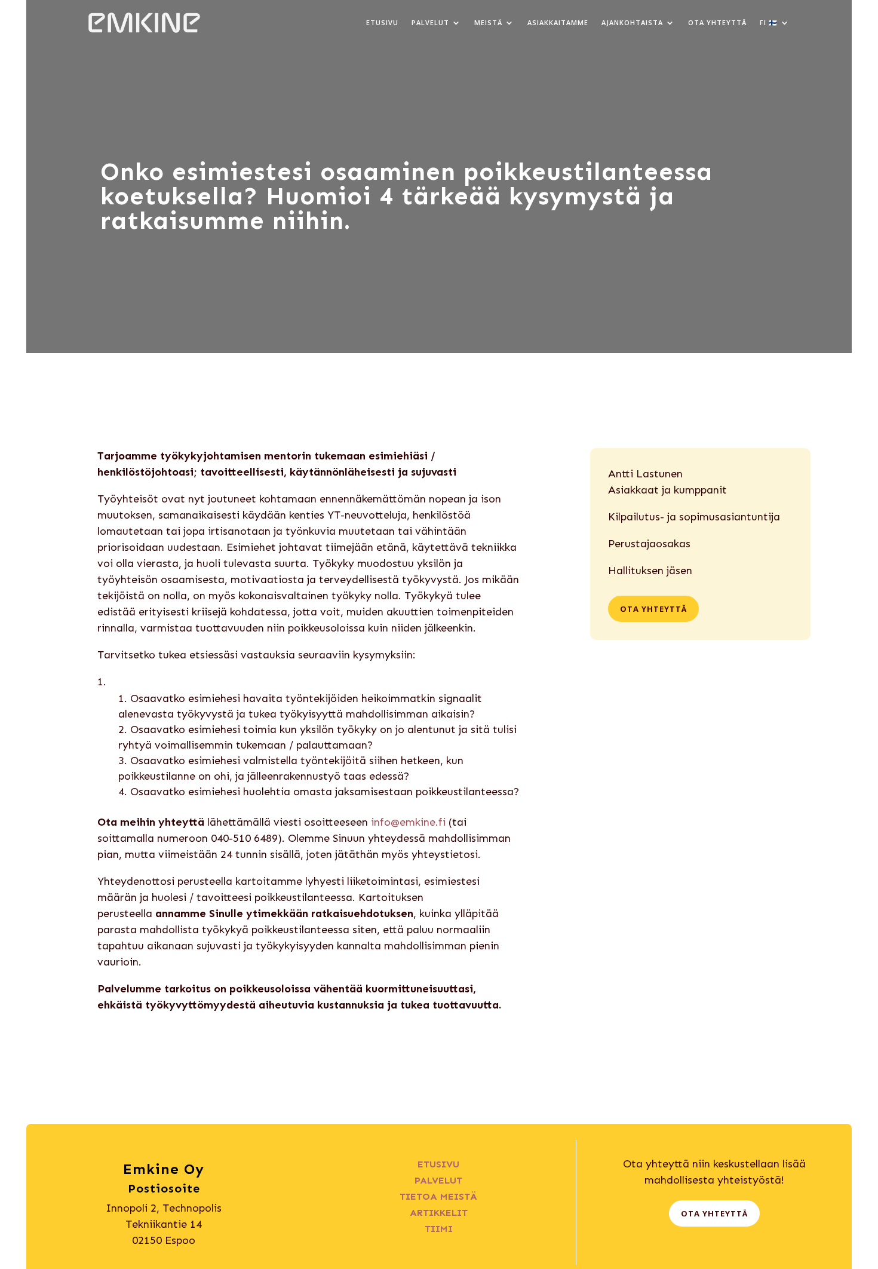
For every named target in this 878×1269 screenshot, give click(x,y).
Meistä (488, 22)
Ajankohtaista (632, 22)
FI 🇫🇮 (769, 22)
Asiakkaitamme (557, 22)
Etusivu (382, 22)
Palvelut (430, 22)
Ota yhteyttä (717, 22)
